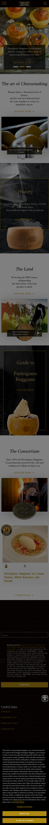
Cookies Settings (24, 807)
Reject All (24, 814)
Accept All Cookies (24, 820)
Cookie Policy (19, 802)
